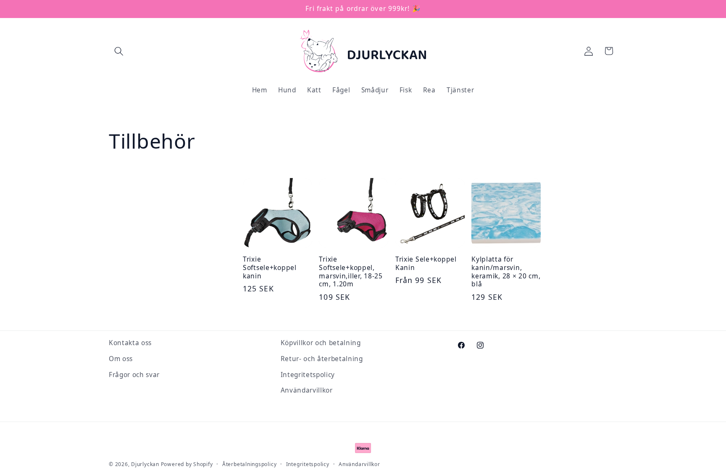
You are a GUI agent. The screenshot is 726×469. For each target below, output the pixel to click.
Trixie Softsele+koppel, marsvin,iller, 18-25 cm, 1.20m (350, 272)
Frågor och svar (134, 374)
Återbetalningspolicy (249, 464)
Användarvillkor (307, 390)
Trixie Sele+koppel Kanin (426, 263)
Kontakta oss (130, 342)
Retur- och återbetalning (322, 358)
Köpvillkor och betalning (321, 342)
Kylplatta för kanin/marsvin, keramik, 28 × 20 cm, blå (505, 272)
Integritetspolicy (308, 374)
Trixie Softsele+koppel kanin (270, 267)
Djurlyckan (145, 464)
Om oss (121, 358)
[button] (119, 51)
